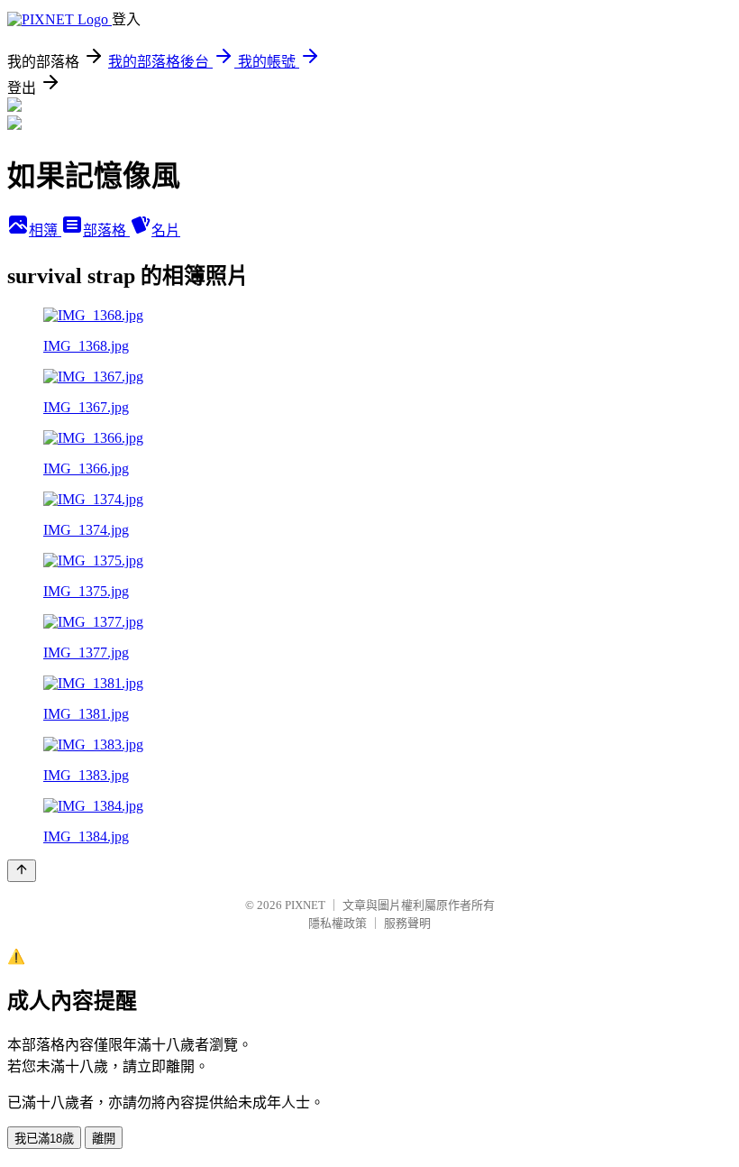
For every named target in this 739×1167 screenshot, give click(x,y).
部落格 (106, 230)
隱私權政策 (337, 923)
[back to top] (21, 870)
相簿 (45, 230)
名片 (165, 230)
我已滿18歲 (44, 1138)
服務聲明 (407, 923)
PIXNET (305, 905)
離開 (103, 1138)
